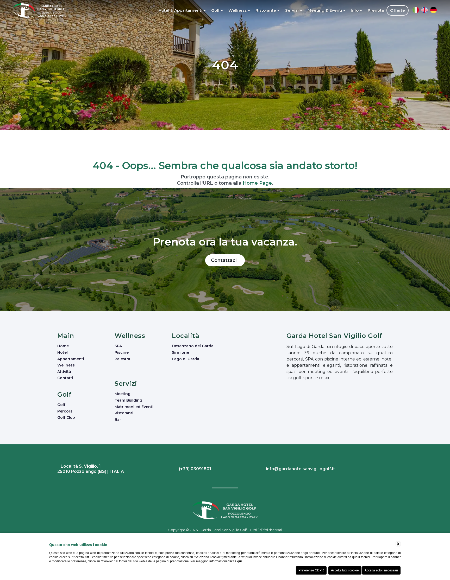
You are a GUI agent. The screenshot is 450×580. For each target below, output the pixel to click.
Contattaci (225, 260)
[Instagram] (389, 469)
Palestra (122, 359)
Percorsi (65, 411)
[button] (182, 10)
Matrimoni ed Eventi (134, 406)
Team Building (128, 400)
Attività (64, 371)
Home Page (257, 183)
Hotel (62, 352)
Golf (61, 404)
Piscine (122, 352)
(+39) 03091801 (194, 468)
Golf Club (66, 417)
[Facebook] (388, 469)
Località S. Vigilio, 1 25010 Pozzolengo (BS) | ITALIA (90, 469)
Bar (118, 419)
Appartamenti (70, 359)
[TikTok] (392, 469)
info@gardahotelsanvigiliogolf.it (300, 468)
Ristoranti (124, 413)
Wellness (66, 365)
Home (63, 346)
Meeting (122, 393)
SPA (118, 346)
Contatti (65, 378)
